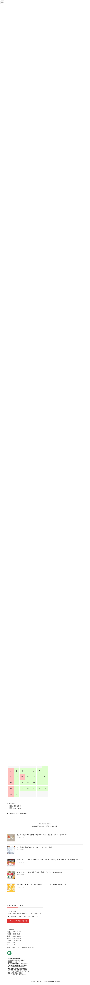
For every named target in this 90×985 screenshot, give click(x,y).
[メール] (9, 953)
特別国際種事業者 (45, 824)
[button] (18, 921)
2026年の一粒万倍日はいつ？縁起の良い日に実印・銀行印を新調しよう (42, 885)
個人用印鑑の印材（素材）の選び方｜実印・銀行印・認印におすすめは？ (42, 835)
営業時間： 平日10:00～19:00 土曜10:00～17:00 (14, 806)
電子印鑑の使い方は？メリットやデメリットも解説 (34, 847)
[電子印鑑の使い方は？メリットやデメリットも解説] (11, 850)
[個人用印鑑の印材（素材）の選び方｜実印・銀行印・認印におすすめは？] (11, 838)
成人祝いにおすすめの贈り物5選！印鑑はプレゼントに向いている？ (40, 872)
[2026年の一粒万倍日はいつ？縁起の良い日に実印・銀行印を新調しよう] (11, 887)
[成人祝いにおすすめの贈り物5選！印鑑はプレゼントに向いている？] (11, 875)
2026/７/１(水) (18, 813)
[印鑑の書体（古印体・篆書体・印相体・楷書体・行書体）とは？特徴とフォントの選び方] (11, 863)
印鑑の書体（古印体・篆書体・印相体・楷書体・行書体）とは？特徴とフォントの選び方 (47, 860)
